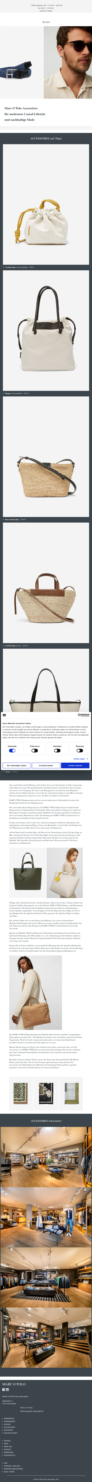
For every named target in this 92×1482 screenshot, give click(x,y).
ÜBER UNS (8, 1446)
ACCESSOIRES (9, 1427)
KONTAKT (7, 1449)
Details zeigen (79, 759)
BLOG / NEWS (9, 1472)
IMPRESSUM (8, 1452)
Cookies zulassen (75, 765)
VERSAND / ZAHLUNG (12, 1466)
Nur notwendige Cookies (16, 765)
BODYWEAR (8, 1430)
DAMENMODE (9, 1418)
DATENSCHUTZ (9, 1455)
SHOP (6, 1444)
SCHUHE (7, 1424)
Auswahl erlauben (46, 765)
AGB (5, 1463)
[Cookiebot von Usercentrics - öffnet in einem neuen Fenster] (79, 715)
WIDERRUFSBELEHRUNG (13, 1469)
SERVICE (7, 1441)
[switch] (35, 750)
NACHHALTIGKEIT (10, 1433)
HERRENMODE (9, 1421)
